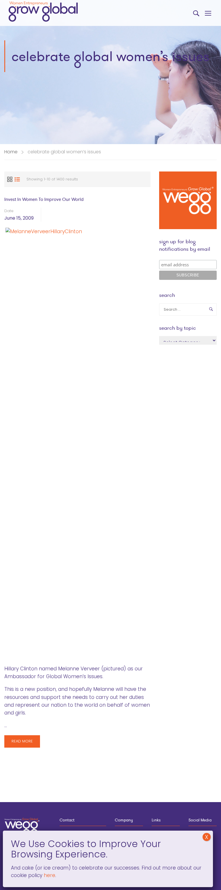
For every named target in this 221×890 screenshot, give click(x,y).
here (48, 875)
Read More (22, 743)
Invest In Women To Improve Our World (44, 199)
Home (11, 151)
